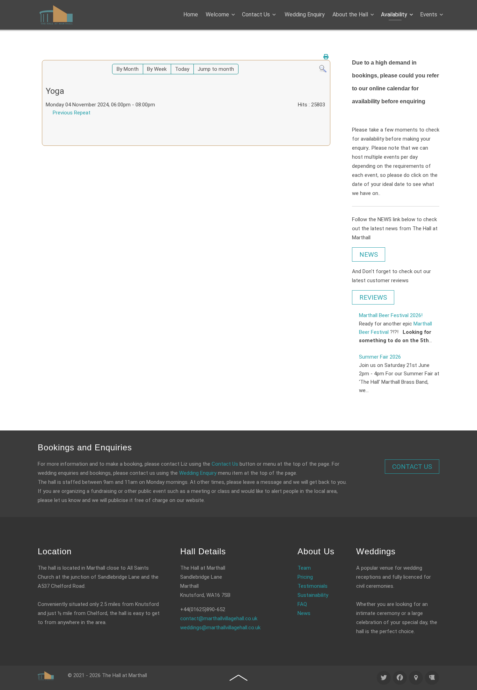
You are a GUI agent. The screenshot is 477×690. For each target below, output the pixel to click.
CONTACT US (412, 467)
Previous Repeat (71, 113)
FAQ (302, 604)
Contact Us (225, 464)
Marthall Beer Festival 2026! (391, 315)
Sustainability (313, 595)
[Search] (322, 68)
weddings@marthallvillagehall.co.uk (220, 627)
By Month (128, 69)
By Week (157, 69)
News (304, 613)
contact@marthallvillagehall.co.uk (218, 618)
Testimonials (313, 586)
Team (304, 568)
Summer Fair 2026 (380, 357)
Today (182, 69)
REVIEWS (373, 297)
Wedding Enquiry (198, 473)
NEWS (368, 254)
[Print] (326, 57)
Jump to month (216, 69)
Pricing (305, 577)
